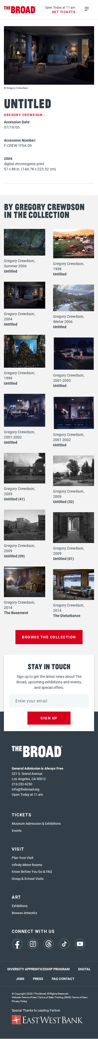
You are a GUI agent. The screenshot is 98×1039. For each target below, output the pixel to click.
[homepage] (20, 10)
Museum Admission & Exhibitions (36, 823)
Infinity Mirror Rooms (27, 864)
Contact (66, 978)
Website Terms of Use (24, 997)
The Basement (16, 612)
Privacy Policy (19, 1001)
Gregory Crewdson (23, 115)
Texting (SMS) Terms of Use (71, 997)
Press (38, 978)
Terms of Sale (45, 997)
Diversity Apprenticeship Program (38, 969)
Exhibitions (20, 905)
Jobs (20, 978)
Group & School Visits (28, 878)
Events (17, 830)
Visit (18, 849)
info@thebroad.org (25, 789)
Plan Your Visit (22, 857)
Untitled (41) (14, 499)
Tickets (21, 814)
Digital (84, 969)
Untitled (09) (14, 555)
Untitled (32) (63, 501)
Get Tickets (64, 12)
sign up (49, 717)
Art (16, 897)
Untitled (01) (63, 558)
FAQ (55, 978)
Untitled (10, 271)
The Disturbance (66, 615)
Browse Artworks (24, 912)
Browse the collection (49, 636)
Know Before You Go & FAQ (32, 871)
